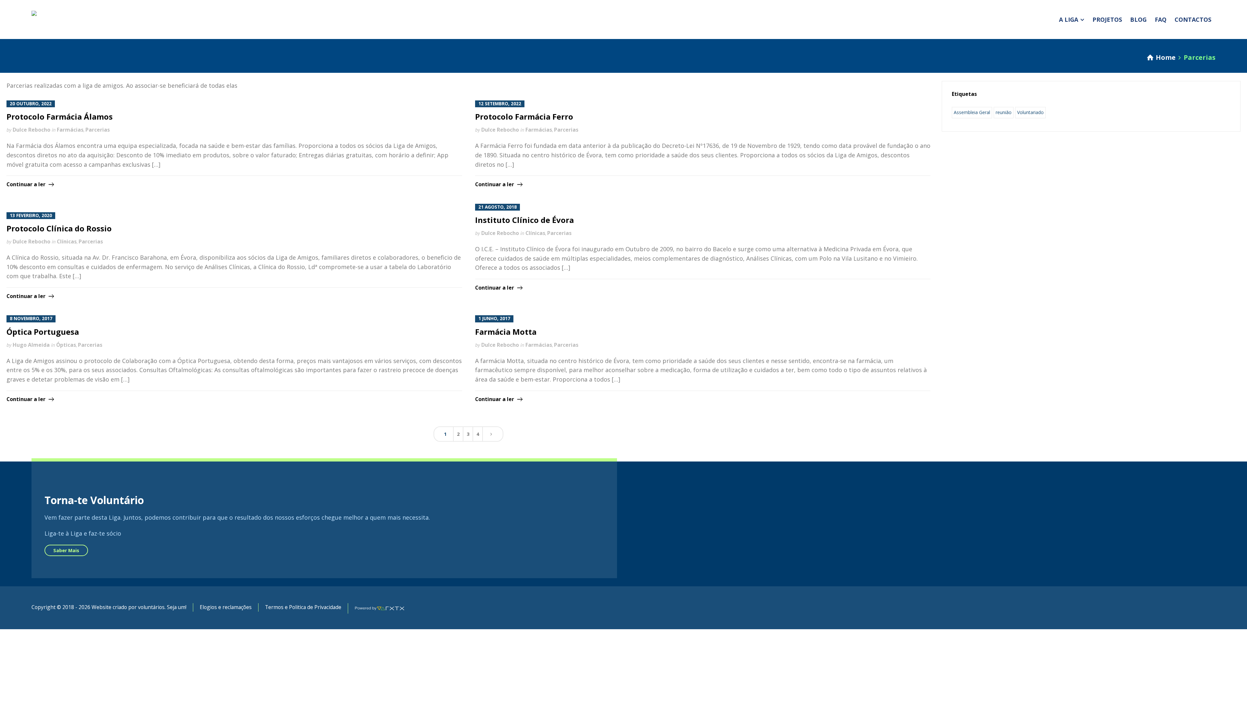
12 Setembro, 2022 (499, 104)
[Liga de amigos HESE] (76, 19)
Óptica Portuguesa (42, 331)
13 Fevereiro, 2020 (31, 215)
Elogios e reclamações (226, 607)
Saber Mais (66, 550)
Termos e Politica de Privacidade (303, 607)
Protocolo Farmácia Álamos (59, 116)
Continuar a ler (25, 184)
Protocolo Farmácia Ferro (524, 116)
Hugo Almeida (31, 344)
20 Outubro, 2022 (31, 104)
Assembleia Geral (972, 112)
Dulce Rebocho (31, 129)
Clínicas (67, 241)
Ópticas (66, 344)
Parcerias (97, 129)
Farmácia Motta (505, 331)
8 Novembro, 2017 (31, 318)
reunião (1004, 112)
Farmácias (70, 129)
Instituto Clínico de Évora (524, 219)
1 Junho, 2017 (494, 318)
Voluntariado (1030, 112)
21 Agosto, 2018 (497, 207)
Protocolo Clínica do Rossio (59, 228)
